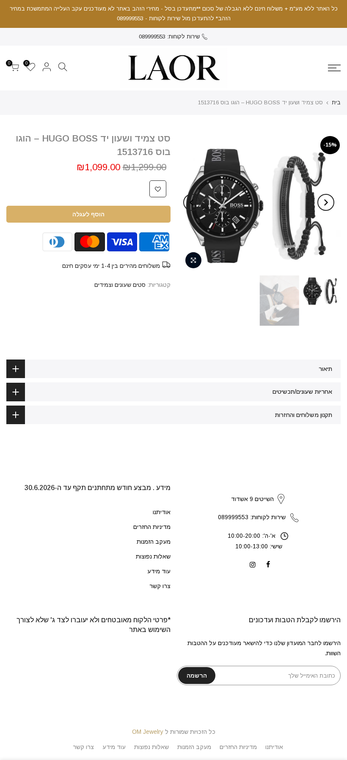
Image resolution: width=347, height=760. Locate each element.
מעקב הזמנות (154, 541)
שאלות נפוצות (153, 556)
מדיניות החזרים (152, 526)
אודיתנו (162, 512)
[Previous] (325, 202)
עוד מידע (159, 571)
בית (336, 102)
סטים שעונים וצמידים (120, 284)
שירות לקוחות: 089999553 (169, 36)
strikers (258, 490)
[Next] (191, 202)
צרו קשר (160, 586)
